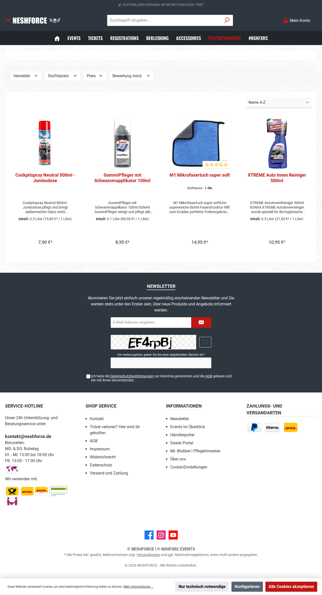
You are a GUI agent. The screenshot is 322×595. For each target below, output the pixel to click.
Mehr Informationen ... (138, 586)
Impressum (100, 449)
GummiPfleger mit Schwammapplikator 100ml (122, 177)
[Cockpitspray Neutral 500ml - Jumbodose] (45, 143)
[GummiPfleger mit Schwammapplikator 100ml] (122, 143)
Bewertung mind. (127, 75)
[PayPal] (254, 427)
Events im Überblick (187, 426)
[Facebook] (149, 535)
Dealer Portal (181, 443)
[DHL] (290, 427)
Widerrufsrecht (103, 457)
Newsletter (179, 418)
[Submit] (201, 322)
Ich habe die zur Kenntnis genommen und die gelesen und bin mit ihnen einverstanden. (161, 378)
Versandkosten (148, 555)
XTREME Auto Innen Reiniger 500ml (277, 177)
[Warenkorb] (317, 18)
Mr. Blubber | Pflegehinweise (195, 451)
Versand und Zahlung (109, 473)
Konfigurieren (247, 586)
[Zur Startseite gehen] (32, 20)
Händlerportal (182, 434)
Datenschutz (101, 465)
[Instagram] (161, 535)
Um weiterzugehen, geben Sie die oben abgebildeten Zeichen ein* (161, 354)
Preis (92, 75)
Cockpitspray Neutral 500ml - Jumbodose (45, 177)
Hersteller (22, 75)
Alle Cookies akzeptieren (291, 586)
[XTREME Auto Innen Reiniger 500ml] (276, 143)
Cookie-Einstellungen (188, 467)
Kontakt (97, 418)
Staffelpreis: (59, 75)
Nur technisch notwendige (202, 586)
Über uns (178, 459)
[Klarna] (272, 427)
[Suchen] (227, 20)
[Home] (57, 38)
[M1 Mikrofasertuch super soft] (199, 143)
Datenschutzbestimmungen (132, 376)
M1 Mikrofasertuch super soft (200, 175)
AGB (208, 376)
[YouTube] (173, 535)
